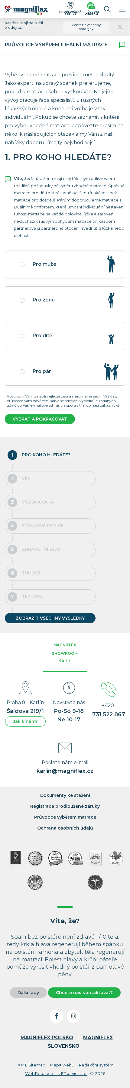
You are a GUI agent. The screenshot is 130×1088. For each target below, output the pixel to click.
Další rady (28, 992)
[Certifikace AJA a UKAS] (15, 858)
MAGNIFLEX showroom (65, 653)
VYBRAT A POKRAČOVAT (40, 419)
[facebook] (56, 1016)
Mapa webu (62, 1065)
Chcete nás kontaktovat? (84, 992)
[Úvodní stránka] (29, 11)
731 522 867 (108, 714)
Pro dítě (42, 335)
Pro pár (42, 371)
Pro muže (45, 264)
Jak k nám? (25, 721)
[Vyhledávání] (107, 9)
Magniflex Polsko (47, 1037)
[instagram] (73, 1016)
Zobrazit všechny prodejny (86, 27)
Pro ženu (44, 300)
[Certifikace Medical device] (35, 858)
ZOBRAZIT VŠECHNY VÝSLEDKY (50, 618)
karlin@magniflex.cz (65, 771)
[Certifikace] (55, 858)
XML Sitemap (31, 1065)
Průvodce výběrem (91, 12)
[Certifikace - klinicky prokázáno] (95, 882)
